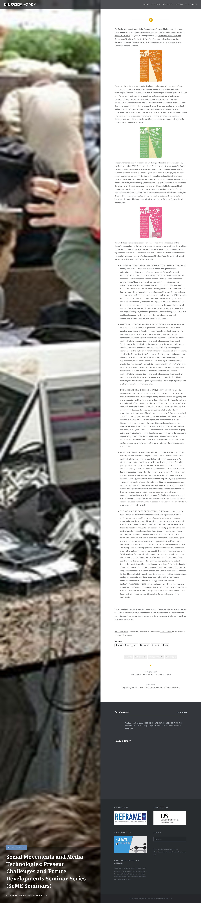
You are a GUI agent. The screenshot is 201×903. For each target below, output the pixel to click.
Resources (168, 4)
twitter (179, 4)
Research (12, 847)
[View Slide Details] (130, 818)
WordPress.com (167, 899)
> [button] (144, 844)
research (155, 4)
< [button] (117, 844)
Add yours (182, 712)
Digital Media (140, 657)
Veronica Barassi (121, 631)
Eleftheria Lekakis (22, 895)
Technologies (171, 657)
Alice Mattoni (166, 631)
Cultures (128, 657)
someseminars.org (125, 619)
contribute (191, 4)
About (146, 4)
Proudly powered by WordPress (139, 899)
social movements (156, 657)
